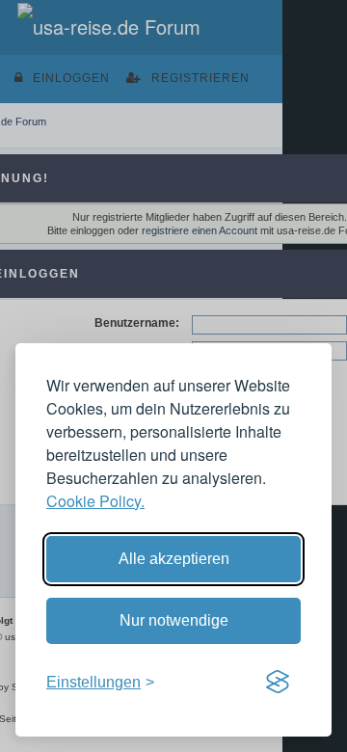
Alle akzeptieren (174, 559)
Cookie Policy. (95, 501)
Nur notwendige (174, 620)
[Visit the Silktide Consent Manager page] (277, 682)
